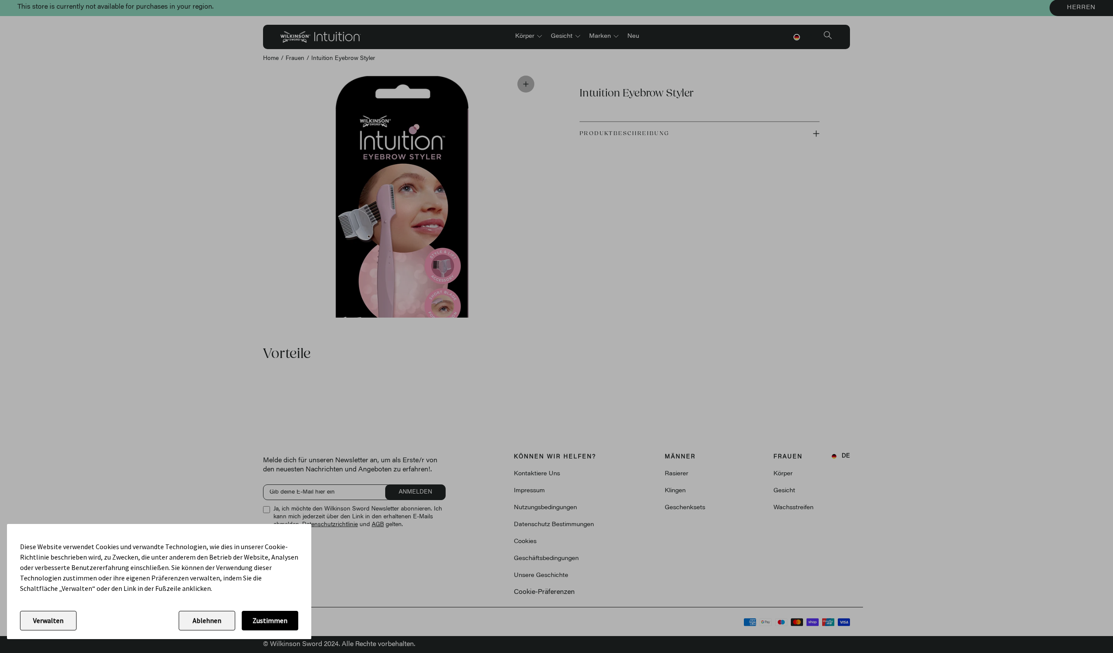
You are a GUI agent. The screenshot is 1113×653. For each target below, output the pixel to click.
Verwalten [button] (48, 620)
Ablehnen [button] (207, 620)
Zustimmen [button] (270, 620)
